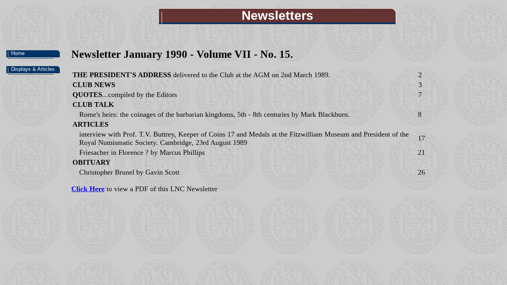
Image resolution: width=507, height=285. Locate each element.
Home (18, 53)
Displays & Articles (33, 69)
